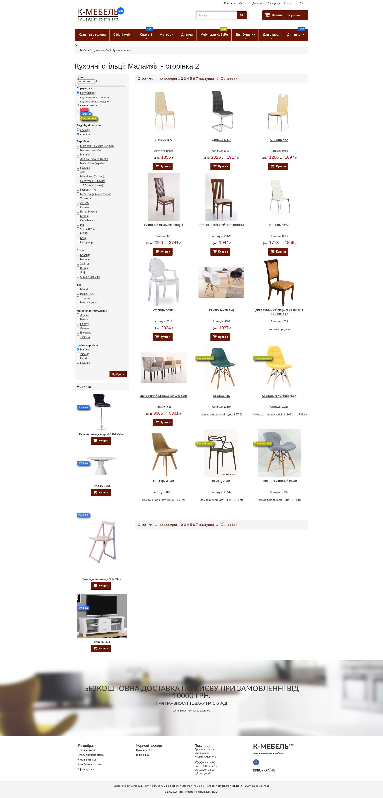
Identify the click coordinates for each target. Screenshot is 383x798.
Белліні (84, 216)
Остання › (229, 79)
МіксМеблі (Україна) (92, 176)
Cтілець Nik (221, 395)
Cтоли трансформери (91, 754)
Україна (84, 353)
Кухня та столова (92, 34)
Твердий (85, 298)
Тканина (85, 337)
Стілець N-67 (279, 139)
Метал (84, 319)
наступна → (209, 79)
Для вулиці (271, 34)
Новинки (86, 113)
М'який (84, 289)
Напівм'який (87, 293)
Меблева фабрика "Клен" (95, 194)
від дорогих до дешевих (94, 101)
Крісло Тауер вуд (221, 310)
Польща (85, 167)
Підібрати (118, 374)
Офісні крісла (86, 769)
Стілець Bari (221, 481)
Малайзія (85, 154)
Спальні (146, 32)
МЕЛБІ (84, 233)
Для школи (295, 32)
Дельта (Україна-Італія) (94, 158)
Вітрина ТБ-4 (102, 641)
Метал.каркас (88, 302)
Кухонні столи (86, 750)
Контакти (229, 3)
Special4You (87, 229)
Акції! (84, 109)
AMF (83, 172)
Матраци (166, 34)
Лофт (83, 272)
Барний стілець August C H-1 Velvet (101, 434)
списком (85, 129)
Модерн (85, 259)
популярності (88, 92)
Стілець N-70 (163, 139)
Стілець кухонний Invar (279, 481)
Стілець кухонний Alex (279, 395)
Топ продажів (89, 118)
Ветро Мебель (89, 211)
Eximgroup (86, 242)
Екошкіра (85, 332)
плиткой (85, 134)
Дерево (84, 315)
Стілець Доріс (163, 310)
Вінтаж (84, 268)
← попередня (165, 79)
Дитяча (187, 34)
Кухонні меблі (101, 50)
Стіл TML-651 (102, 485)
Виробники (142, 754)
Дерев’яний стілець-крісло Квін (163, 395)
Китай (83, 358)
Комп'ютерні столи (89, 764)
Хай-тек (84, 263)
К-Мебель (84, 50)
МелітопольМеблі (90, 150)
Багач (83, 237)
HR (82, 224)
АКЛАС (84, 202)
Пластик (85, 323)
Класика (85, 254)
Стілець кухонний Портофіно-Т (221, 225)
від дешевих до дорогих (94, 97)
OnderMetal (87, 220)
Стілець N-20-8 (279, 225)
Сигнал (84, 207)
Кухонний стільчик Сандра (163, 225)
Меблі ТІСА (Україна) (92, 163)
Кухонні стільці (87, 759)
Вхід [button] (302, 3)
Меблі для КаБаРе (214, 32)
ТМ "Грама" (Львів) (91, 185)
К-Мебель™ (212, 792)
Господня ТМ (88, 189)
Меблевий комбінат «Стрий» (97, 145)
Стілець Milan (163, 481)
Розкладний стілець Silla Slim (101, 579)
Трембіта (85, 198)
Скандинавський (90, 276)
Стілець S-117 (221, 139)
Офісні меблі (122, 34)
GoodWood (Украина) (92, 180)
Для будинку (245, 34)
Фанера (84, 328)
